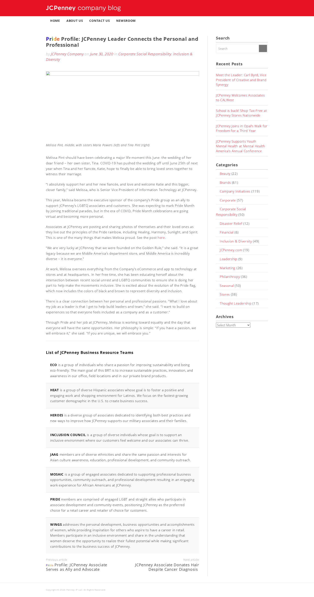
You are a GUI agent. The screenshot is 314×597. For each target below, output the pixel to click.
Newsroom (126, 21)
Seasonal (227, 285)
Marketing (227, 268)
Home (55, 21)
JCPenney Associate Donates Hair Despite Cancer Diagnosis (167, 567)
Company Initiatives (235, 191)
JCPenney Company (67, 53)
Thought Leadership (236, 303)
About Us (74, 21)
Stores (225, 294)
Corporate (228, 200)
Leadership (228, 259)
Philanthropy (230, 276)
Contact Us (99, 21)
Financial (226, 232)
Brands (225, 182)
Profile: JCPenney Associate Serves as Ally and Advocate (76, 567)
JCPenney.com (231, 250)
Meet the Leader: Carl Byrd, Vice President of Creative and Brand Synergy (241, 80)
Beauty (225, 173)
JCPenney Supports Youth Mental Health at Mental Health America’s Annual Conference (240, 146)
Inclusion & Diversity (236, 241)
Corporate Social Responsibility (144, 53)
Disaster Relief (231, 223)
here (161, 237)
